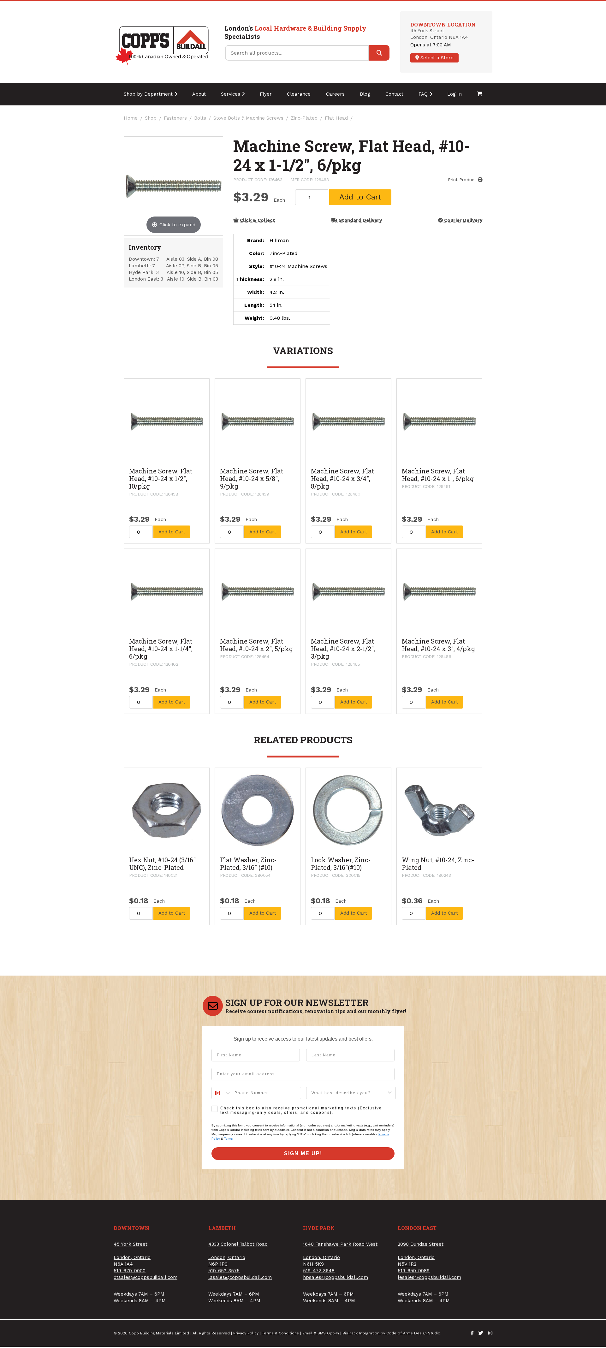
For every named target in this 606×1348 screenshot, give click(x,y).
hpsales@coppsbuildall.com (335, 1277)
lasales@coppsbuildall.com (240, 1277)
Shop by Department (149, 94)
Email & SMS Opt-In (320, 1333)
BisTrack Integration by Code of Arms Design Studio (391, 1333)
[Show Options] (390, 1093)
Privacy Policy (245, 1333)
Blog (365, 94)
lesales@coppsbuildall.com (429, 1277)
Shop (151, 118)
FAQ (424, 94)
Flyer (266, 94)
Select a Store (436, 58)
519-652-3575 (224, 1271)
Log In (454, 94)
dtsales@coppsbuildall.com (145, 1277)
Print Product (463, 179)
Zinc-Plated (304, 118)
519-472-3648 (319, 1271)
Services (231, 94)
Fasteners (175, 118)
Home (131, 118)
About (199, 94)
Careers (335, 94)
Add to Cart (360, 197)
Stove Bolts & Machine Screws (248, 118)
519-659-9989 (414, 1271)
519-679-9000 (130, 1271)
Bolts (200, 118)
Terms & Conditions (280, 1333)
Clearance (299, 94)
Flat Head (336, 118)
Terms (228, 1138)
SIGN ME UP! (303, 1153)
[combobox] (221, 1093)
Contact (394, 94)
